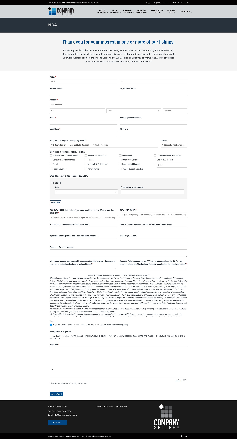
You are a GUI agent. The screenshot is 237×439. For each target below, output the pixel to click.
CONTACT (57, 423)
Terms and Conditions (56, 436)
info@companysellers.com (65, 415)
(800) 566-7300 (162, 3)
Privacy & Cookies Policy (75, 436)
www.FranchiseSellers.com (88, 3)
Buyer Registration (180, 3)
